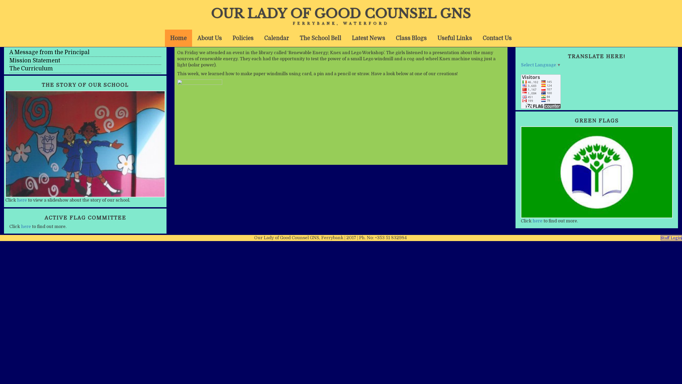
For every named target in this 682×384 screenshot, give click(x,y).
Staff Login (671, 238)
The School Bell (320, 38)
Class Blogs (411, 38)
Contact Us (497, 38)
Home (178, 38)
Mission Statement (34, 60)
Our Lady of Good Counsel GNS (341, 13)
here (22, 200)
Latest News (368, 38)
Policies (243, 38)
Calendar (276, 38)
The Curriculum (31, 68)
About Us (209, 38)
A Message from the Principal (49, 52)
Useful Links (454, 38)
